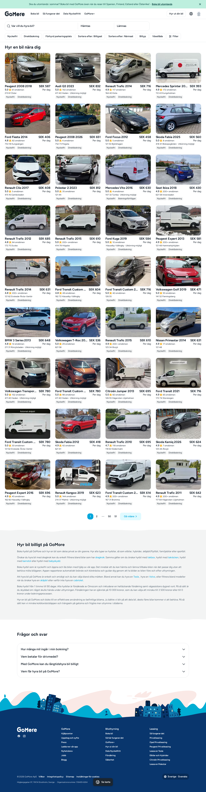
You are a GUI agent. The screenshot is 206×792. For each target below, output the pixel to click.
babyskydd (54, 561)
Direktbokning (31, 36)
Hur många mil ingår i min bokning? (44, 649)
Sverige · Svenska (177, 776)
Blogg (64, 760)
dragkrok (100, 557)
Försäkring (110, 755)
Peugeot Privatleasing (160, 746)
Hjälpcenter (67, 733)
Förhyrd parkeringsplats (59, 36)
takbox (151, 557)
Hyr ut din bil (176, 13)
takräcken (173, 557)
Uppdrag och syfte (70, 738)
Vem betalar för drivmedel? (39, 656)
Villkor (42, 776)
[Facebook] (19, 736)
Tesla (136, 576)
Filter (175, 36)
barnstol (26, 561)
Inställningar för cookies (87, 776)
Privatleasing (156, 738)
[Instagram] (24, 736)
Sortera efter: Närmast (120, 36)
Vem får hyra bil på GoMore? (40, 671)
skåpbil (44, 580)
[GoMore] (15, 13)
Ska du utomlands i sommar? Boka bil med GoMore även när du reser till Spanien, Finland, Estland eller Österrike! (100, 4)
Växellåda (157, 36)
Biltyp (142, 36)
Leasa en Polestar (158, 764)
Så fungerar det (51, 13)
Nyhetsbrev (67, 751)
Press (64, 742)
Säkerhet (109, 760)
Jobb (63, 755)
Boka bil (35, 13)
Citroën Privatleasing (160, 760)
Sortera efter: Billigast (90, 36)
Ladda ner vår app (69, 746)
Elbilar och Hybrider (159, 755)
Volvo (152, 576)
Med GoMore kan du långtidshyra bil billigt (50, 664)
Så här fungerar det (114, 738)
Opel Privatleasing (158, 742)
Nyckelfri (12, 36)
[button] (201, 4)
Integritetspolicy (55, 776)
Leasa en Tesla (156, 751)
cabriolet (78, 580)
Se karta (105, 782)
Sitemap (70, 776)
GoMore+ (89, 13)
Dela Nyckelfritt (72, 13)
